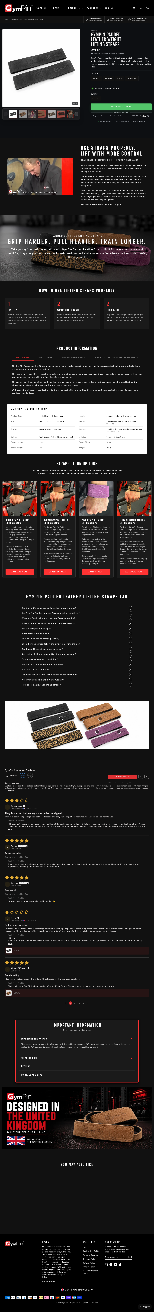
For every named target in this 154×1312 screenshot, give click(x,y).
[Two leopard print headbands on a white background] (52, 114)
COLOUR (95, 74)
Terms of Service (90, 1255)
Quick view (22, 1204)
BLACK (96, 78)
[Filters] (140, 777)
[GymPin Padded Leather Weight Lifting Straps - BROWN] (10, 1219)
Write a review (122, 776)
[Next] (76, 114)
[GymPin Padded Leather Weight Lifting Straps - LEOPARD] (16, 1219)
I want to (74, 8)
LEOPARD (131, 78)
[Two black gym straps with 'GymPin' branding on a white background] (13, 114)
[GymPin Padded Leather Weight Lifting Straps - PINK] (13, 1219)
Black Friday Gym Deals (90, 1272)
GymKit (58, 8)
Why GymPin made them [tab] (73, 357)
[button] (9, 950)
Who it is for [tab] (45, 357)
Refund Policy (89, 1263)
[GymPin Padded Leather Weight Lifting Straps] (32, 114)
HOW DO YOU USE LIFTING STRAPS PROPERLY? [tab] (116, 357)
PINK (119, 78)
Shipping (104, 53)
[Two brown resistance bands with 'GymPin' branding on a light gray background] (23, 114)
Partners (93, 8)
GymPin (94, 30)
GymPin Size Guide (91, 1251)
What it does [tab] (22, 357)
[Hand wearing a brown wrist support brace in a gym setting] (71, 114)
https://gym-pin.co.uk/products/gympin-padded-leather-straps (95, 826)
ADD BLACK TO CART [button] (19, 572)
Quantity (95, 94)
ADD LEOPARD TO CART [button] (134, 572)
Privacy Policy (89, 1267)
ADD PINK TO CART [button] (96, 572)
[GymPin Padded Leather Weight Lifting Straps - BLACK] (6, 1219)
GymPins (42, 8)
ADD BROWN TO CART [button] (58, 572)
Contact (110, 8)
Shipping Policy (89, 1259)
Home (7, 19)
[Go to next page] (88, 1003)
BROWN (108, 78)
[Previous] (6, 114)
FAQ (84, 1247)
